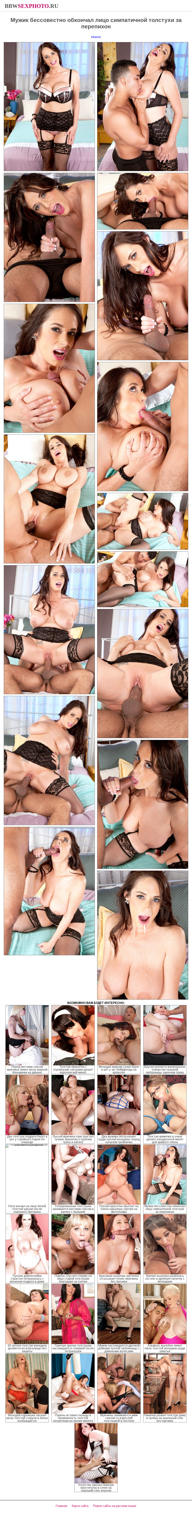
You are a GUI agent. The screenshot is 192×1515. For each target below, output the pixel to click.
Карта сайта (80, 1505)
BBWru (31, 6)
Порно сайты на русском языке (114, 1505)
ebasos (96, 37)
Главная (61, 1505)
